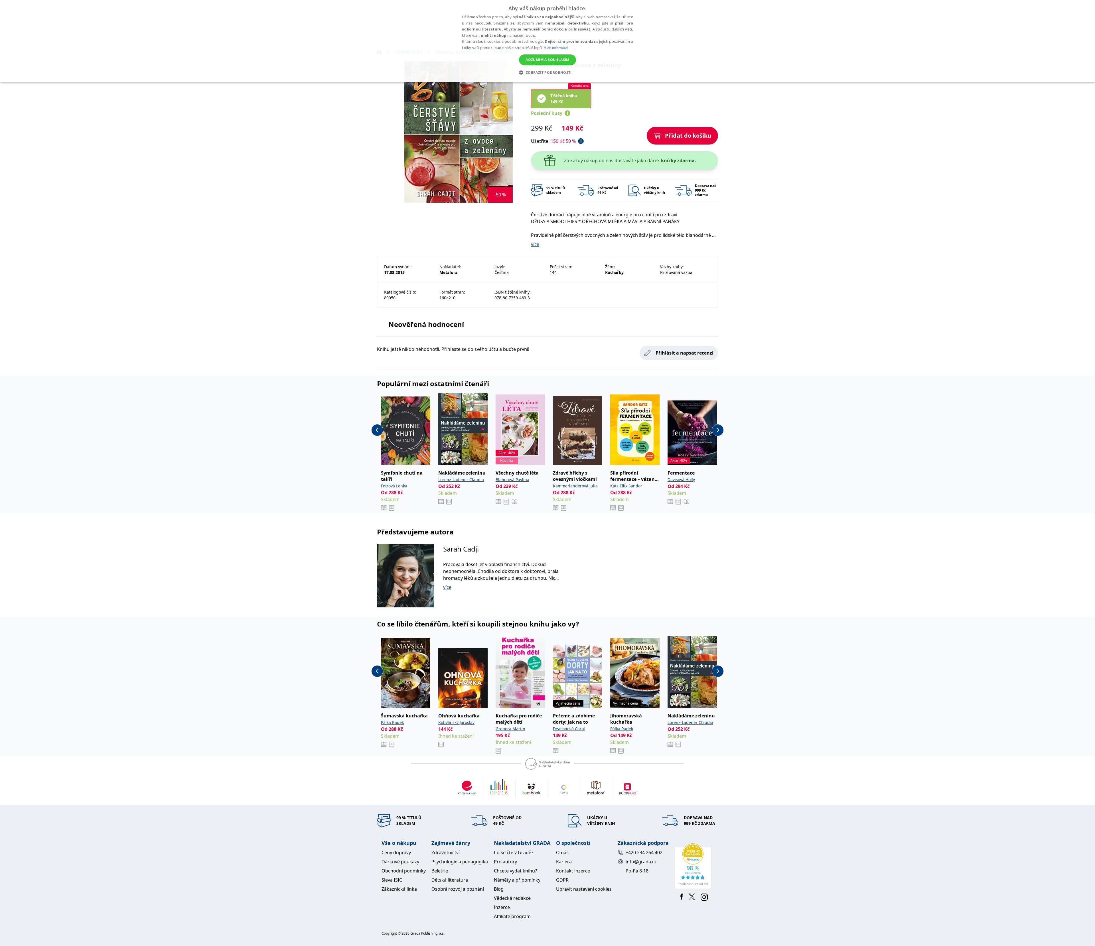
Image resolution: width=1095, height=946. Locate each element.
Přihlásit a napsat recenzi (684, 353)
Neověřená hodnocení (426, 324)
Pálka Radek (392, 722)
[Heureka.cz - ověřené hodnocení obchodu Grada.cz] (693, 866)
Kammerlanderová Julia (575, 486)
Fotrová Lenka (394, 486)
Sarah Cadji (461, 549)
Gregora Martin (510, 728)
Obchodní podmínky (404, 871)
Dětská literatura (449, 880)
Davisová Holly (681, 479)
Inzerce (502, 907)
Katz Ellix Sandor (626, 486)
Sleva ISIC (392, 880)
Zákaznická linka (399, 889)
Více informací (556, 47)
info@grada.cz (641, 861)
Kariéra (564, 861)
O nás (562, 852)
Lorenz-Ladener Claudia (461, 479)
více (535, 244)
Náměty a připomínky (517, 880)
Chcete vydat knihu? (515, 871)
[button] (547, 72)
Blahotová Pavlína (512, 479)
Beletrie (439, 871)
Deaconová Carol (569, 728)
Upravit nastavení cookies (584, 889)
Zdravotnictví (445, 852)
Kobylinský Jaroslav (456, 722)
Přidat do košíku (688, 135)
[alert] (547, 41)
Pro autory (505, 861)
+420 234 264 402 (644, 852)
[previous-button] (377, 430)
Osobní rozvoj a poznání (457, 889)
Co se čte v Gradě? (513, 852)
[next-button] (718, 430)
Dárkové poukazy (400, 861)
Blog (499, 889)
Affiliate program (512, 916)
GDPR (562, 880)
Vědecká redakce (512, 898)
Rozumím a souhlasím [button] (547, 59)
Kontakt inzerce (573, 871)
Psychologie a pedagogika (459, 861)
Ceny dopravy (396, 852)
